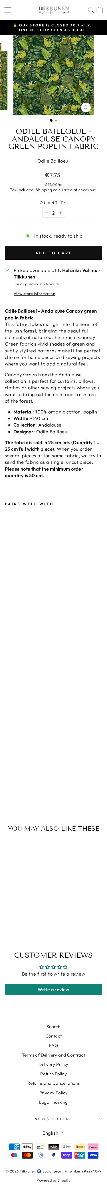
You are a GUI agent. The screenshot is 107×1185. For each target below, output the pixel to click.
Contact (53, 1036)
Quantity (53, 202)
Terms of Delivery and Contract (53, 1055)
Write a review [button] (53, 989)
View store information (34, 293)
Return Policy (53, 1073)
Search (53, 1026)
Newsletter (52, 1119)
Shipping (44, 189)
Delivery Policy (53, 1064)
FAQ (53, 1045)
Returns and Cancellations (53, 1083)
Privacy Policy (53, 1092)
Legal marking (53, 1102)
